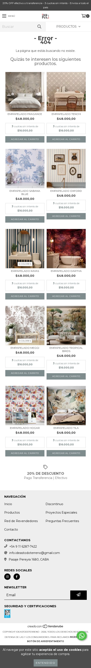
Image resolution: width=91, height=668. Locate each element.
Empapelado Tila (66, 427)
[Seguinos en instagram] (7, 576)
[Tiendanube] (45, 627)
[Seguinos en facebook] (17, 576)
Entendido (45, 662)
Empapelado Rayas (25, 271)
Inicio (8, 504)
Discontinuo (54, 504)
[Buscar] (39, 26)
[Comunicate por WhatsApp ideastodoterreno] (82, 635)
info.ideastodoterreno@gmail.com (34, 553)
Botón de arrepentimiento (45, 641)
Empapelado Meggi (25, 347)
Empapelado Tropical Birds (66, 349)
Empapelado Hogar (25, 427)
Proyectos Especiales (61, 512)
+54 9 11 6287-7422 (23, 546)
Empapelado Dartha (66, 271)
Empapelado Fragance (25, 114)
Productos (12, 512)
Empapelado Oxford (66, 190)
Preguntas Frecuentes (62, 521)
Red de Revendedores (21, 521)
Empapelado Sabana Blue (25, 192)
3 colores (25, 340)
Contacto (11, 529)
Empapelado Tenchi (66, 114)
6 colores (25, 264)
